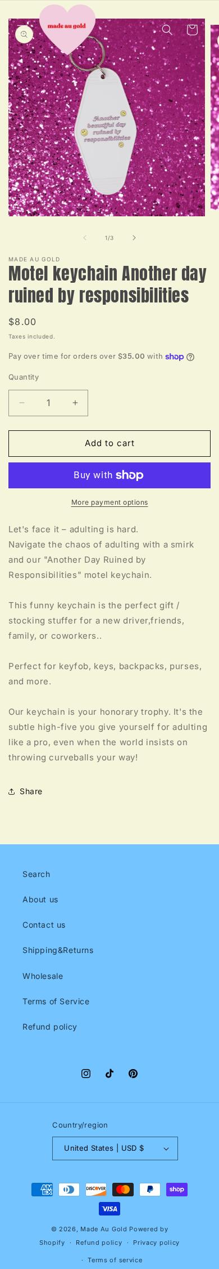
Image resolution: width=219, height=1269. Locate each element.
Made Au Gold (103, 1229)
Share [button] (31, 791)
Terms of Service (56, 1001)
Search (36, 874)
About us (40, 899)
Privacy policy (156, 1242)
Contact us (44, 924)
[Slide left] (84, 237)
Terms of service (115, 1260)
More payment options (109, 502)
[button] (22, 29)
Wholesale (42, 976)
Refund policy (49, 1026)
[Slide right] (134, 237)
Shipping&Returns (58, 950)
